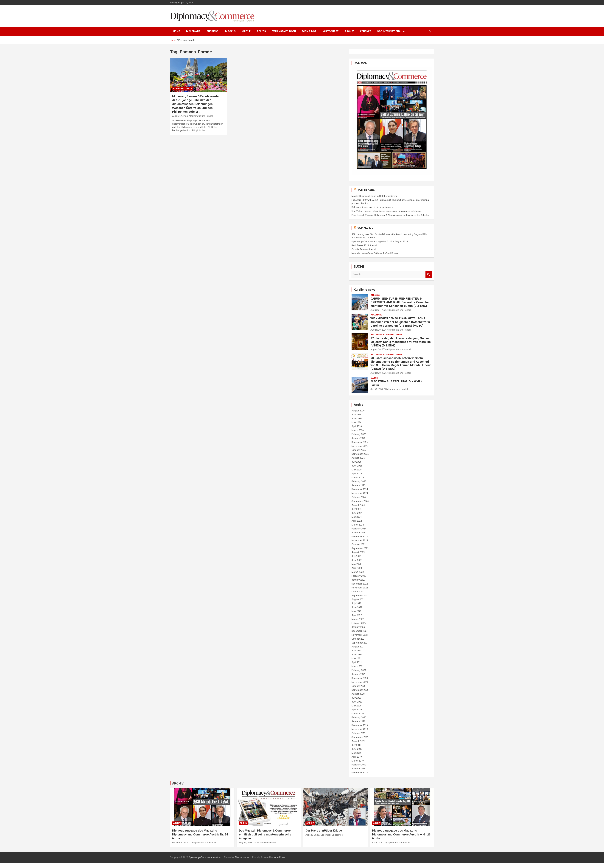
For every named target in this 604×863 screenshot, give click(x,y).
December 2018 (360, 772)
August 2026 (358, 410)
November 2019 (360, 729)
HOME (176, 31)
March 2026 (358, 430)
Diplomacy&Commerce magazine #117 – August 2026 (380, 241)
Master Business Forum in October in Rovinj (374, 196)
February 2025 (359, 481)
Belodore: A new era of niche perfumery (372, 207)
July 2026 (356, 414)
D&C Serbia (365, 228)
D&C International (389, 31)
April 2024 (357, 520)
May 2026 (356, 422)
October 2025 (359, 450)
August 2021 (358, 646)
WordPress (279, 857)
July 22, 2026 (376, 389)
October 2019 (359, 733)
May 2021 (356, 658)
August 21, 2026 (378, 310)
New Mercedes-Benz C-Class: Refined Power (375, 253)
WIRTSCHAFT (330, 31)
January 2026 (358, 438)
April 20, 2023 (312, 835)
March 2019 (358, 760)
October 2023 (359, 544)
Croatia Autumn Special (364, 249)
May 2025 (356, 469)
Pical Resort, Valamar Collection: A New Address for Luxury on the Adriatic (390, 215)
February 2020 (359, 717)
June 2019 (357, 749)
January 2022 (358, 627)
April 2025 (357, 473)
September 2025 (360, 454)
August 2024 (358, 505)
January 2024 (358, 532)
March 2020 (358, 713)
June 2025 (357, 465)
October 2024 (359, 497)
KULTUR (246, 31)
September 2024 (360, 501)
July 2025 (356, 461)
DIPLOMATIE (193, 31)
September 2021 (360, 642)
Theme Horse (242, 857)
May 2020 (356, 705)
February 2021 (359, 670)
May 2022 (356, 611)
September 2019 (360, 737)
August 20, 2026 (378, 330)
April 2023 (357, 568)
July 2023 (356, 556)
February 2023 (359, 575)
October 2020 (359, 686)
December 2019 (360, 725)
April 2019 (357, 756)
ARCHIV (349, 31)
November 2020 (360, 682)
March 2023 (358, 572)
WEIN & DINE (309, 31)
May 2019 (356, 752)
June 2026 (357, 418)
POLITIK (261, 31)
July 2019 (356, 745)
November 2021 (360, 634)
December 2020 (360, 678)
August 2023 (358, 552)
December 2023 (360, 536)
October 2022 (359, 591)
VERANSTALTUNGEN (284, 31)
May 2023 (356, 564)
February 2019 (359, 764)
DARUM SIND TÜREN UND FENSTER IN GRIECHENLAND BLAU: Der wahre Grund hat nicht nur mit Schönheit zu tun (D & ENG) (400, 302)
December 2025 (360, 442)
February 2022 (359, 623)
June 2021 (357, 654)
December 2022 (360, 583)
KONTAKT (365, 31)
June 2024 (357, 513)
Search (428, 274)
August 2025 (358, 457)
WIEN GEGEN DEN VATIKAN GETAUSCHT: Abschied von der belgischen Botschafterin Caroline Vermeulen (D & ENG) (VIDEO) (400, 322)
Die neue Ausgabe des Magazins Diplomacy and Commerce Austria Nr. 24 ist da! (200, 834)
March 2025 (358, 477)
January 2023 (358, 579)
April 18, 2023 (379, 842)
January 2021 (358, 674)
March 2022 (358, 619)
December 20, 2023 (182, 842)
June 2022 (357, 607)
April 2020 (357, 709)
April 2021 (357, 662)
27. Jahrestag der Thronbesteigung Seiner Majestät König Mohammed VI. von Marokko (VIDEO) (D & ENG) (400, 341)
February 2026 (359, 434)
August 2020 (358, 693)
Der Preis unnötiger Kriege (323, 830)
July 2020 (356, 697)
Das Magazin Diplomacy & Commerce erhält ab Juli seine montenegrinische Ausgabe (265, 834)
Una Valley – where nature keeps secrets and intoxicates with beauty (387, 211)
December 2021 (360, 631)
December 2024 (360, 489)
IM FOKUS (230, 31)
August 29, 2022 (180, 116)
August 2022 (358, 599)
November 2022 (360, 587)
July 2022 (356, 603)
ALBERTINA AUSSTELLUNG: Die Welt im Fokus (397, 383)
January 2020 (358, 721)
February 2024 (359, 528)
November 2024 (360, 493)
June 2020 (357, 701)
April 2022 (357, 615)
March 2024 (358, 524)
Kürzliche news (364, 289)
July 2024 (356, 509)
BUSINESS (212, 31)
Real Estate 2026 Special (364, 245)
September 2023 (360, 548)
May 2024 (356, 516)
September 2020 (360, 690)
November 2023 (360, 540)
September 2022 (360, 595)
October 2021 (359, 638)
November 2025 (360, 446)
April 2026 (357, 426)
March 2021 (358, 666)
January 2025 (358, 485)
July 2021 (356, 650)
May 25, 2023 (245, 842)
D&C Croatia (366, 190)
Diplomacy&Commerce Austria (205, 857)
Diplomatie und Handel (201, 116)
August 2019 (358, 741)
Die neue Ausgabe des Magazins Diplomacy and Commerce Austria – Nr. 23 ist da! (401, 834)
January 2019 (358, 768)
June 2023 (357, 560)
